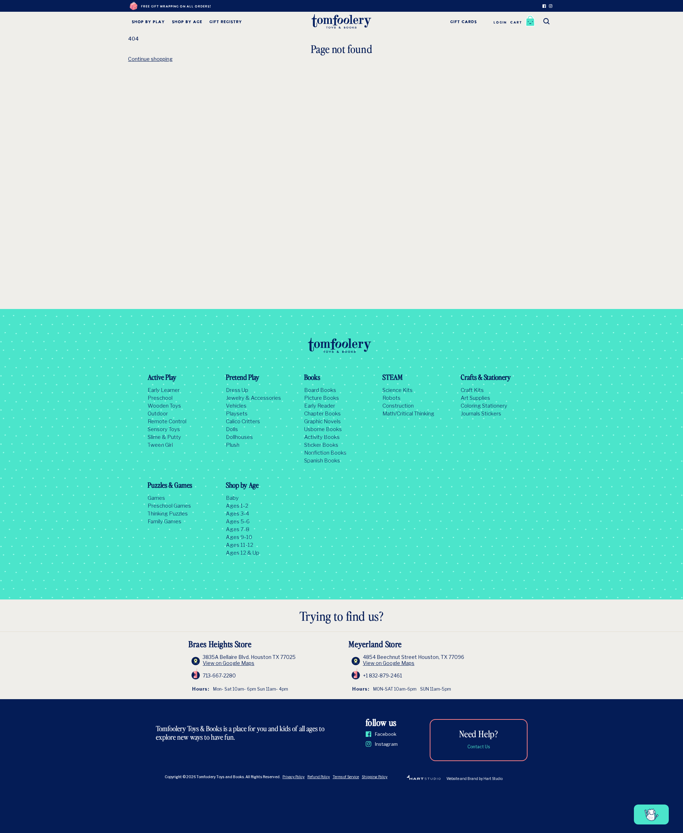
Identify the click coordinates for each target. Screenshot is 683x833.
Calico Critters (243, 421)
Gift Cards (463, 22)
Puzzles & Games (170, 485)
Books (312, 378)
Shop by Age (187, 22)
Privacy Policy (293, 777)
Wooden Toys (164, 406)
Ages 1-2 (237, 506)
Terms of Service (346, 777)
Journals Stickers (481, 413)
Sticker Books (321, 445)
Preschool (160, 398)
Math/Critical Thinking (408, 413)
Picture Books (321, 398)
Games (156, 498)
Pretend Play (242, 378)
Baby (232, 498)
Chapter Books (322, 413)
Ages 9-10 (239, 537)
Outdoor (158, 413)
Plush (232, 445)
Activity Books (322, 437)
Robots (391, 398)
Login (500, 23)
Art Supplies (475, 398)
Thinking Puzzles (168, 514)
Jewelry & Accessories (253, 398)
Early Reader (319, 406)
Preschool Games (169, 506)
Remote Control (167, 421)
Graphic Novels (322, 421)
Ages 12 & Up (242, 553)
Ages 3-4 (237, 514)
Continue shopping (150, 59)
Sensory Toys (164, 429)
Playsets (237, 413)
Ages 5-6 (238, 521)
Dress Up (237, 390)
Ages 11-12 (239, 545)
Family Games (164, 521)
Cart (516, 23)
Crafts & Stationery (486, 378)
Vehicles (236, 406)
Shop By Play (148, 22)
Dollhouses (239, 437)
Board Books (320, 390)
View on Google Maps (228, 663)
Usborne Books (323, 429)
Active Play (162, 378)
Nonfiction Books (325, 453)
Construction (398, 406)
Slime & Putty (164, 437)
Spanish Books (322, 460)
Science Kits (397, 390)
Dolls (232, 429)
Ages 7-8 (237, 529)
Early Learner (164, 390)
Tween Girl (160, 445)
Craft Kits (472, 390)
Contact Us (478, 746)
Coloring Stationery (484, 406)
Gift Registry (225, 22)
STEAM (392, 378)
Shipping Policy (374, 777)
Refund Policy (318, 777)
